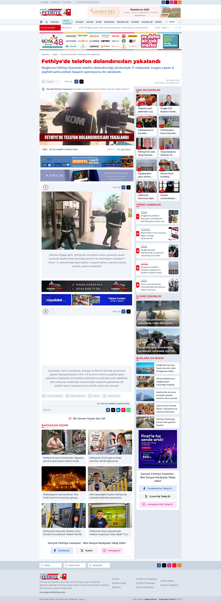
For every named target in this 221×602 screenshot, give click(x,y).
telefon (96, 396)
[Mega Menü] (41, 22)
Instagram (114, 550)
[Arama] (180, 21)
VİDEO (172, 22)
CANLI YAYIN (74, 565)
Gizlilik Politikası (145, 583)
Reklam (56, 2)
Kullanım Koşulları (146, 578)
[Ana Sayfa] (47, 22)
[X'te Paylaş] (81, 82)
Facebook (64, 550)
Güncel (54, 22)
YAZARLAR (97, 565)
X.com (89, 550)
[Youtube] (175, 2)
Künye (45, 2)
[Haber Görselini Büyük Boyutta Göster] (87, 118)
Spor (99, 22)
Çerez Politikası (145, 587)
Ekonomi (109, 22)
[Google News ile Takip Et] (123, 149)
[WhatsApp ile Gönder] (128, 410)
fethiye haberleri (51, 82)
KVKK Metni (167, 581)
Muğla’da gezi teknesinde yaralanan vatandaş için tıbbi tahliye (97, 27)
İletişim (67, 2)
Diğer (158, 22)
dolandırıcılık (114, 396)
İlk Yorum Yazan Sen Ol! (89, 418)
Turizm (135, 22)
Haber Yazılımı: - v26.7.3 (157, 599)
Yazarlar (147, 22)
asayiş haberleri (78, 396)
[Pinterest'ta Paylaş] (123, 410)
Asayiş (89, 22)
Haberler (46, 54)
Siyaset (80, 22)
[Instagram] (171, 2)
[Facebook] (163, 2)
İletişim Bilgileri (169, 585)
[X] (167, 2)
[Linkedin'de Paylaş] (118, 410)
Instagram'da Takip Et (160, 504)
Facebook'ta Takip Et (160, 488)
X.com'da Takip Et (160, 496)
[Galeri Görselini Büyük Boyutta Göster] (87, 221)
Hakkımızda (119, 583)
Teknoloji (122, 22)
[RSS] (179, 2)
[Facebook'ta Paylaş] (76, 82)
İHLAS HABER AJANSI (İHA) (63, 149)
